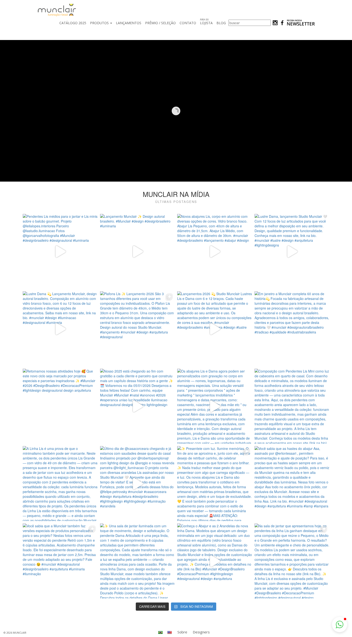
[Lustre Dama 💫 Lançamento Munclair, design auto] (60, 328)
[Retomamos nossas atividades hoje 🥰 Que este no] (60, 406)
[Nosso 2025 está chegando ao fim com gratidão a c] (137, 406)
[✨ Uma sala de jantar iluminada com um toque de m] (137, 560)
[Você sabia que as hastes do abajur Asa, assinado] (292, 483)
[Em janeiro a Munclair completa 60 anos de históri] (292, 328)
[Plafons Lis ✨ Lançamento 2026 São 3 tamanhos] (137, 328)
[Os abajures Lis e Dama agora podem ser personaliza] (214, 406)
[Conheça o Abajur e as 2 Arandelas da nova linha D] (214, 560)
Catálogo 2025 (72, 23)
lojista (206, 21)
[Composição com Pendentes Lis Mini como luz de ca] (292, 406)
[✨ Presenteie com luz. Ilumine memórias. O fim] (214, 483)
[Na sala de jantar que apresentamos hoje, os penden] (292, 560)
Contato (188, 23)
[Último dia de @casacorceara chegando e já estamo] (137, 483)
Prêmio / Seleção (160, 23)
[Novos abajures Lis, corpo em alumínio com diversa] (214, 251)
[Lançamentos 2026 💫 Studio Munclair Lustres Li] (214, 328)
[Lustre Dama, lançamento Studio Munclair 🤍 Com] (292, 251)
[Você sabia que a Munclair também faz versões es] (60, 560)
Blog (221, 23)
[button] (339, 624)
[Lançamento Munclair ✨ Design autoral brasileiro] (137, 251)
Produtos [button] (100, 23)
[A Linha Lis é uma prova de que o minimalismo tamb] (60, 483)
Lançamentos (128, 23)
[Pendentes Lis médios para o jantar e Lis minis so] (60, 251)
